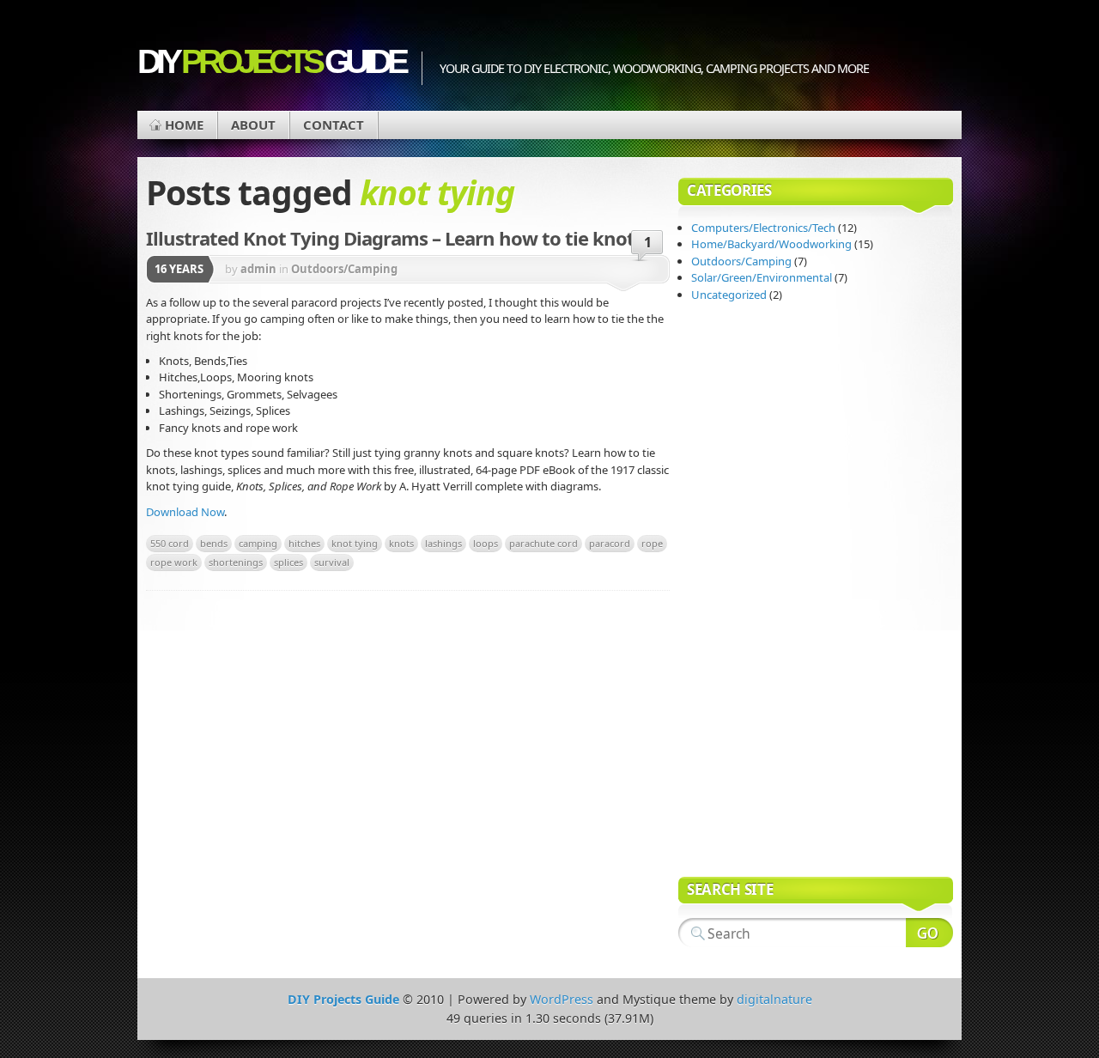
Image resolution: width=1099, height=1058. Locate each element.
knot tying (354, 543)
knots (401, 543)
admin (258, 269)
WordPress (561, 999)
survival (331, 562)
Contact (333, 124)
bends (214, 543)
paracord (609, 543)
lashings (443, 543)
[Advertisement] (747, 591)
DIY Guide (270, 61)
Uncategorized (729, 294)
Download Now (185, 512)
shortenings (236, 562)
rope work (173, 562)
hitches (304, 543)
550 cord (169, 543)
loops (485, 543)
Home (184, 124)
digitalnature (774, 999)
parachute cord (543, 543)
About (253, 124)
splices (288, 562)
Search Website (929, 932)
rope (652, 543)
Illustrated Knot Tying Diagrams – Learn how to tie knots (394, 238)
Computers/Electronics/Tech (763, 227)
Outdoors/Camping (344, 269)
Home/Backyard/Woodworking (771, 244)
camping (258, 543)
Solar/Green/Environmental (761, 277)
